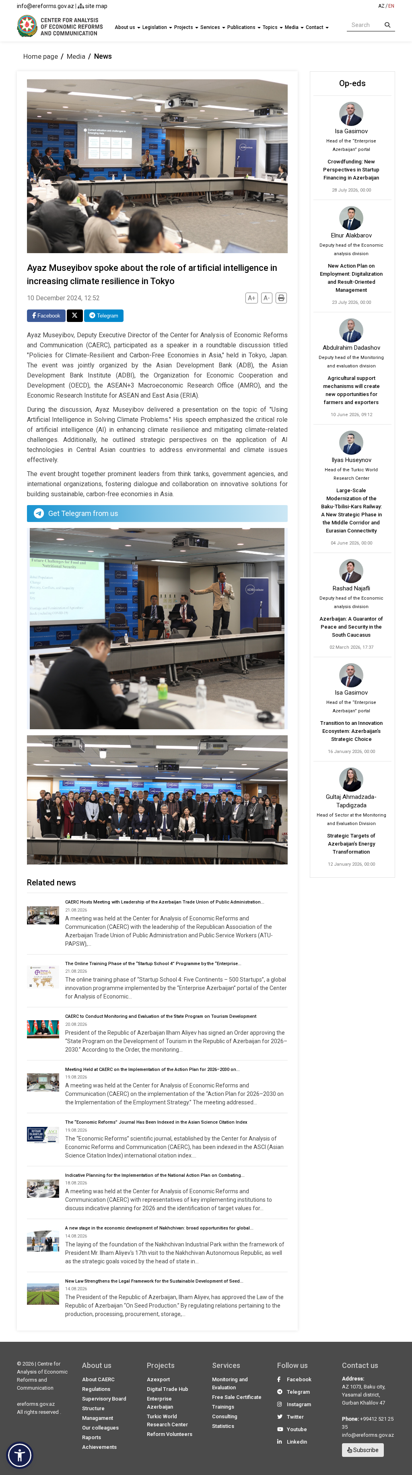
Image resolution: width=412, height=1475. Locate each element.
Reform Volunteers (169, 1434)
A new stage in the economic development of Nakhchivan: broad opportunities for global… (159, 1228)
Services (210, 27)
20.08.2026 (76, 1024)
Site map (95, 6)
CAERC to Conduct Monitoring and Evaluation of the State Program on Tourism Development (160, 1016)
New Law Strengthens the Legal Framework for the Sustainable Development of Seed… (154, 1281)
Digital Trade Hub (167, 1389)
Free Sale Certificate (237, 1397)
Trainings (223, 1407)
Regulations (96, 1389)
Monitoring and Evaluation (230, 1383)
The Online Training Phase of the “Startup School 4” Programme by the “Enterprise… (153, 963)
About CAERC (98, 1379)
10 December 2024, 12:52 (63, 298)
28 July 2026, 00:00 (351, 190)
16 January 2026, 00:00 (351, 751)
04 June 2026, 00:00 (351, 543)
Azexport (158, 1379)
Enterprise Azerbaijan (160, 1403)
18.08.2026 (76, 1183)
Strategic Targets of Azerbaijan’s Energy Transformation (351, 844)
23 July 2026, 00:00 (351, 302)
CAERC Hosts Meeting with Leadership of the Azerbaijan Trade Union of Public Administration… (164, 902)
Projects (184, 27)
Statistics (223, 1426)
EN (391, 6)
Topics (271, 27)
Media (292, 27)
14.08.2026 (76, 1236)
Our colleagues (100, 1428)
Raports (91, 1437)
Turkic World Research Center (167, 1420)
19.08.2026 (76, 1077)
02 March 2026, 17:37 (351, 647)
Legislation (155, 27)
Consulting (224, 1416)
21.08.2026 (76, 910)
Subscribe (365, 1450)
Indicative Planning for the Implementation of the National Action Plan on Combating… (155, 1175)
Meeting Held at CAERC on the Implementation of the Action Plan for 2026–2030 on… (152, 1069)
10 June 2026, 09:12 (351, 414)
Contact (315, 27)
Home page (40, 56)
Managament (97, 1418)
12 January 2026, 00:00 (351, 864)
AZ (381, 6)
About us (125, 27)
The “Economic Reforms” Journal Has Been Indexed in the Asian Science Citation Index (156, 1122)
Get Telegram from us (83, 513)
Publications (242, 27)
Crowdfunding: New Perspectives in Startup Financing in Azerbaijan (351, 170)
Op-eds (352, 83)
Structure (93, 1408)
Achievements (99, 1447)
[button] (19, 1455)
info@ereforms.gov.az (45, 6)
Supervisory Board (104, 1399)
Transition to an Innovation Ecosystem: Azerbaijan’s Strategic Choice (351, 731)
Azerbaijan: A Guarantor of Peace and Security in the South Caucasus (351, 627)
